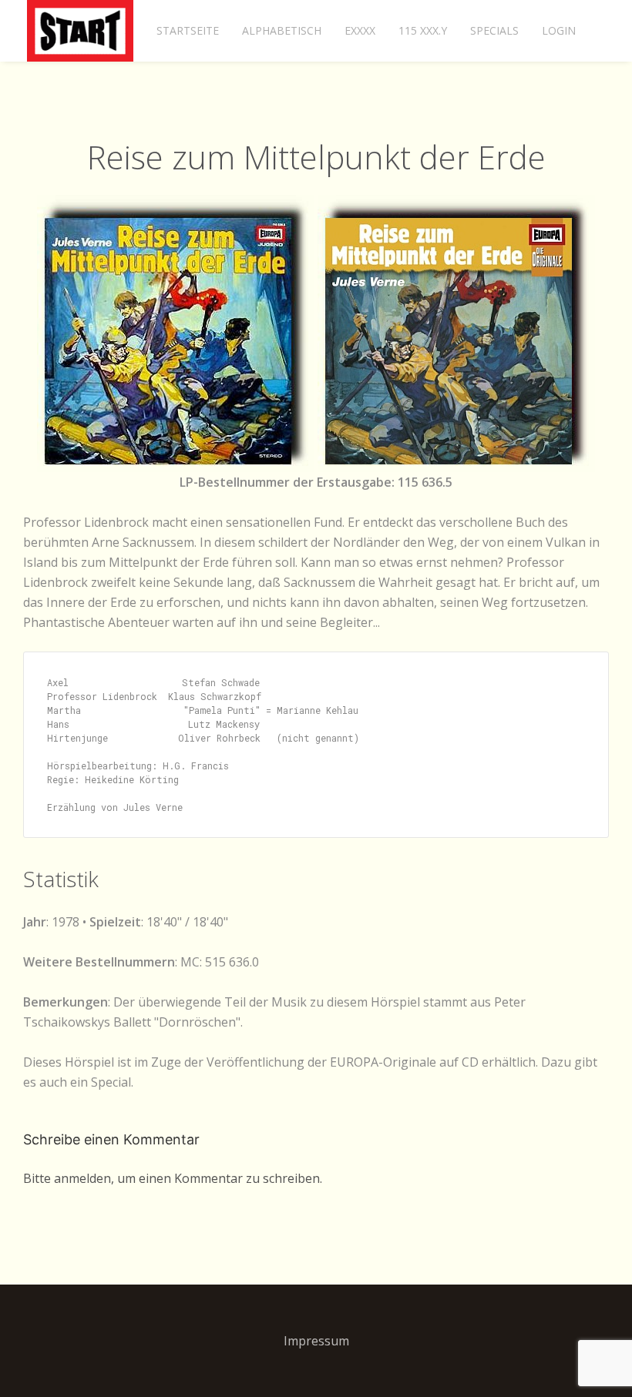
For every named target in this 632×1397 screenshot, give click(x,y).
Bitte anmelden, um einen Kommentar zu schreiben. (172, 1178)
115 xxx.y (422, 30)
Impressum (316, 1340)
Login (559, 30)
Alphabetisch (281, 30)
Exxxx (360, 30)
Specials (494, 30)
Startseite (187, 30)
